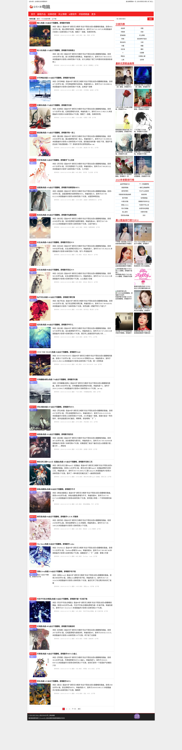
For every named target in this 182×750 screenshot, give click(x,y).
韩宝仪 (125, 56)
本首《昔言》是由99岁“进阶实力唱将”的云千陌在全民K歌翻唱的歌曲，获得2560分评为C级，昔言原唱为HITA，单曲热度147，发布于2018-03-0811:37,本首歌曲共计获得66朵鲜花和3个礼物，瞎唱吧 (82, 687)
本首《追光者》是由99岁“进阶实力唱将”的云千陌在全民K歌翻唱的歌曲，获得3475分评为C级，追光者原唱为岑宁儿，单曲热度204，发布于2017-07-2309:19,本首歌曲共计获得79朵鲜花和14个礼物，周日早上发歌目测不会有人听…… (82, 330)
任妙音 (125, 49)
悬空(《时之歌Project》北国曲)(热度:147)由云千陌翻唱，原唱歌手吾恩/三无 (64, 462)
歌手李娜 (125, 198)
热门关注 (150, 1)
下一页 (74, 709)
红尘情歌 (144, 35)
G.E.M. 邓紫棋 (92, 529)
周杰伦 (90, 449)
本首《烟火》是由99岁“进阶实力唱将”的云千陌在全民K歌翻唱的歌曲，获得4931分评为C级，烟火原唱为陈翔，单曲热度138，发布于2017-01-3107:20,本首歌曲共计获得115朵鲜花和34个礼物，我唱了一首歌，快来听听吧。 (82, 29)
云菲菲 (144, 59)
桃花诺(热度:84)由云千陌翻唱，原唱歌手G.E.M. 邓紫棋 (57, 517)
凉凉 (144, 215)
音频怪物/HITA (92, 200)
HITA (91, 422)
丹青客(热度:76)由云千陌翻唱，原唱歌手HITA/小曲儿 (57, 654)
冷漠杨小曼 (144, 56)
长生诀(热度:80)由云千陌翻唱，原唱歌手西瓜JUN (55, 270)
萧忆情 (92, 309)
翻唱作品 (41, 14)
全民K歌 (31, 1)
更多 (93, 14)
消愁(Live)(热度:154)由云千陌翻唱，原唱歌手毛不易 (56, 571)
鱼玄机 (85, 227)
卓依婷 (125, 28)
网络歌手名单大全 (144, 201)
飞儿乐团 (90, 172)
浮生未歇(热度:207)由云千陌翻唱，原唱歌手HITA (55, 407)
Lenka (90, 556)
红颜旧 (85, 117)
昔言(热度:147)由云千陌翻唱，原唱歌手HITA (54, 681)
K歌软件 (73, 14)
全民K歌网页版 (50, 718)
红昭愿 (85, 638)
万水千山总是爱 (144, 191)
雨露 (144, 46)
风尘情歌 (62, 14)
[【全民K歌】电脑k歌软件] (39, 8)
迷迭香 (85, 449)
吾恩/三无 (103, 477)
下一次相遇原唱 (144, 184)
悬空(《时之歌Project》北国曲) (92, 477)
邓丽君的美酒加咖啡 (125, 194)
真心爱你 (125, 212)
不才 (92, 504)
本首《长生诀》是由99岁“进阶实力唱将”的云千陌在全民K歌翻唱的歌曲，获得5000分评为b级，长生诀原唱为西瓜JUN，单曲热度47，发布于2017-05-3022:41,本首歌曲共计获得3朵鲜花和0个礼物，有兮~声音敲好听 (82, 248)
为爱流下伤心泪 (144, 205)
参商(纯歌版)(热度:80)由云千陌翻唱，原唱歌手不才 (56, 489)
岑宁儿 (90, 337)
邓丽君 (125, 32)
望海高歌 (125, 35)
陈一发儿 (91, 147)
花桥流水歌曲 (125, 215)
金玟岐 (92, 90)
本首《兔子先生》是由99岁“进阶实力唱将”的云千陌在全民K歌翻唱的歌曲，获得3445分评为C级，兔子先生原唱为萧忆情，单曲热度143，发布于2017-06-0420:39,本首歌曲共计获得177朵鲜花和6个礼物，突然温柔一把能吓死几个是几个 (82, 303)
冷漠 (144, 42)
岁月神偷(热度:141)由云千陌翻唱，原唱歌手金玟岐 (56, 78)
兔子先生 (86, 309)
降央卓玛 (125, 42)
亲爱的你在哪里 (144, 208)
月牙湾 (85, 172)
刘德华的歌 (144, 212)
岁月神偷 (86, 90)
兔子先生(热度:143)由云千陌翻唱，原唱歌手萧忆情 (56, 297)
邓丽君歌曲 (84, 14)
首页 (33, 14)
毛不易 (92, 586)
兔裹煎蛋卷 (91, 227)
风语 (144, 32)
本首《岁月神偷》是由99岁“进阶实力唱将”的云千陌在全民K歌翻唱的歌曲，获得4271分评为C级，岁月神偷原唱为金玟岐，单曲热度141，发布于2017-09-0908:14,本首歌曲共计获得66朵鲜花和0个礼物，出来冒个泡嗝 (82, 84)
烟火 (85, 35)
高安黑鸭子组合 (144, 39)
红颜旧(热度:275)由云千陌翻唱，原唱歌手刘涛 (54, 105)
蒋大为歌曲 (124, 208)
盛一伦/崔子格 (99, 611)
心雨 (124, 59)
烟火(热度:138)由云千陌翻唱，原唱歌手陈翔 (53, 23)
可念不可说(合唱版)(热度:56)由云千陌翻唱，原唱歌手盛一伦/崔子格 (62, 599)
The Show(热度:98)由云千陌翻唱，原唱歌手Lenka (55, 544)
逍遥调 (85, 200)
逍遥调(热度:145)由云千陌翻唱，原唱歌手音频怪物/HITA (58, 187)
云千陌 (93, 35)
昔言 (85, 693)
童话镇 (85, 147)
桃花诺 (85, 529)
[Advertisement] (63, 735)
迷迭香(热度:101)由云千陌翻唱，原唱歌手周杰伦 (55, 434)
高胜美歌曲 (124, 187)
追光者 (85, 337)
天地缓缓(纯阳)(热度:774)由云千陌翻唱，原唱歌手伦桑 (57, 379)
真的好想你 (124, 191)
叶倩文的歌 (124, 201)
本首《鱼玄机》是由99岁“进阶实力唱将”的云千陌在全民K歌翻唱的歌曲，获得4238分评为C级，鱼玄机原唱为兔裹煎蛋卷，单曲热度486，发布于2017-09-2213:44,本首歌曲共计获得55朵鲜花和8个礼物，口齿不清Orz (81, 221)
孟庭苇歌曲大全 (125, 184)
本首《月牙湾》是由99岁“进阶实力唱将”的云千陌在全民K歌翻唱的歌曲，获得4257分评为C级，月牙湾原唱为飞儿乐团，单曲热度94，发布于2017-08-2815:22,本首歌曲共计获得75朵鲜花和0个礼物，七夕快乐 (81, 166)
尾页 (79, 709)
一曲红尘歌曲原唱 (144, 187)
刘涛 (89, 117)
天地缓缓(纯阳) (88, 392)
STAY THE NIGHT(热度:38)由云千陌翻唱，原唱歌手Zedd (58, 352)
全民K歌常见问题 (142, 1)
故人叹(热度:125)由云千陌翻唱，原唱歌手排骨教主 (56, 50)
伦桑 (94, 392)
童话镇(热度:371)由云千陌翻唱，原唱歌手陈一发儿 (56, 133)
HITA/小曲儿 (91, 669)
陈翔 (88, 35)
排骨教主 (91, 65)
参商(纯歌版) (86, 504)
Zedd (95, 364)
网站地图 (52, 715)
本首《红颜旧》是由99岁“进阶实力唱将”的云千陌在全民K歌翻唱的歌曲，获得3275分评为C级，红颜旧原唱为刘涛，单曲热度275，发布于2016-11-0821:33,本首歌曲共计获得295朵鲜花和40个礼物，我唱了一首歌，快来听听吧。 (82, 111)
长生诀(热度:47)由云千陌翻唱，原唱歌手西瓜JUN (55, 242)
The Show (85, 556)
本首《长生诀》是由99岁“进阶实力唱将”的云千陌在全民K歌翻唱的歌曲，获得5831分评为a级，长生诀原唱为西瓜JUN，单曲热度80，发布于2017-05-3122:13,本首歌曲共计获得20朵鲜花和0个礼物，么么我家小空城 (82, 276)
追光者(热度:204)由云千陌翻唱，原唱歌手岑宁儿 (55, 325)
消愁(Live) (86, 586)
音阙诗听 (91, 638)
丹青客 (85, 669)
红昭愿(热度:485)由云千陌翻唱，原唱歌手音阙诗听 (56, 626)
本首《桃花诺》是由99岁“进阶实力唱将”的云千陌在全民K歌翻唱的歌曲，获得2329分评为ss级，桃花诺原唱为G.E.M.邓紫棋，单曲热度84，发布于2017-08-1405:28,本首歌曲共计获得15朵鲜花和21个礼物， (81, 522)
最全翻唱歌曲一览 (131, 1)
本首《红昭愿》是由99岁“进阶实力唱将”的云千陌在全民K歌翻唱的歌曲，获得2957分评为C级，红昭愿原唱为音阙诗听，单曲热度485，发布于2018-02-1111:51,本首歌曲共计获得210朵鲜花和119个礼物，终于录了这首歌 (82, 632)
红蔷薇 (144, 52)
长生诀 (85, 254)
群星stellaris (124, 205)
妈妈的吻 (144, 194)
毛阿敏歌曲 (144, 198)
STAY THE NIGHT (88, 364)
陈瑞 (124, 39)
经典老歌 (52, 14)
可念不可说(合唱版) (88, 611)
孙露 (124, 46)
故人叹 (85, 65)
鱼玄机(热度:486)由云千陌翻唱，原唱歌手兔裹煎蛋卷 (57, 215)
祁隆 (144, 28)
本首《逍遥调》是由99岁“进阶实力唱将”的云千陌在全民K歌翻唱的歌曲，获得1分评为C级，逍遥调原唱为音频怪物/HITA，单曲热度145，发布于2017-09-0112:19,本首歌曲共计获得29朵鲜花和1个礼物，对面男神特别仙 (82, 193)
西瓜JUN (90, 254)
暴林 (144, 49)
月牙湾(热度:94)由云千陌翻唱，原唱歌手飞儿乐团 (55, 160)
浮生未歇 (86, 422)
